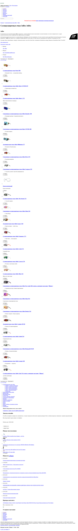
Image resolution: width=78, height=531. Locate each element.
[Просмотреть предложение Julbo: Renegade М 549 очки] (7, 346)
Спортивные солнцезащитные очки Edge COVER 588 (17, 129)
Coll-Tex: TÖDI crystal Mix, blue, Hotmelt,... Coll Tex (13, 436)
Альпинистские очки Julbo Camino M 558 (14, 324)
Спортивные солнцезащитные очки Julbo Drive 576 (16, 157)
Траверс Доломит (6, 481)
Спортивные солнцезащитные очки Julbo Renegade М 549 (18, 348)
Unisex (6, 52)
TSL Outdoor (50, 502)
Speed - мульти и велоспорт (11, 387)
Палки (4, 403)
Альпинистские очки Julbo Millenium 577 (14, 144)
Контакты (5, 13)
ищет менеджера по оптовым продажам (45, 20)
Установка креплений (7, 15)
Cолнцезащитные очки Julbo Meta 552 (13, 274)
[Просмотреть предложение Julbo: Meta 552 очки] (7, 271)
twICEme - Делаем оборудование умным (11, 489)
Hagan (25, 502)
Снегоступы (5, 395)
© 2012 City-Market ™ (5, 529)
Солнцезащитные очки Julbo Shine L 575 (14, 98)
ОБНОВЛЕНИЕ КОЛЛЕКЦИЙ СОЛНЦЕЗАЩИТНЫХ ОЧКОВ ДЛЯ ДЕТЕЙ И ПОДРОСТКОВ (23, 485)
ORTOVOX (31, 502)
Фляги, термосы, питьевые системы (10, 404)
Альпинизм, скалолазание (8, 397)
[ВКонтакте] (3, 3)
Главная (4, 8)
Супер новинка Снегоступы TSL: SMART (12, 468)
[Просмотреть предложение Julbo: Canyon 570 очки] (7, 259)
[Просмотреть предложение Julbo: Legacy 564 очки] (7, 221)
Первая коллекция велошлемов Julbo (10, 493)
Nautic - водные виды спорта (11, 386)
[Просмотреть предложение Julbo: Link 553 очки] (7, 371)
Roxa (35, 502)
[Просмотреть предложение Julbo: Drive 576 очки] (7, 154)
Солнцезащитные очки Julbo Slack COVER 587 (15, 86)
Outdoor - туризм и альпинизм (11, 385)
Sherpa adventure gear (43, 502)
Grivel (22, 502)
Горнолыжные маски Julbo (8, 392)
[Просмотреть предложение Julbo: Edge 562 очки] (7, 296)
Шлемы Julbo (5, 393)
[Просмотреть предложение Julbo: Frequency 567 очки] (7, 234)
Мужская (13, 52)
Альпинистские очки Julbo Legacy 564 (13, 223)
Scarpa (37, 502)
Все (3, 48)
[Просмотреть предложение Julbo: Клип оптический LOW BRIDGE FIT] (7, 183)
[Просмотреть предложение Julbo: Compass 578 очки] (7, 166)
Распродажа (7, 391)
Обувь (4, 402)
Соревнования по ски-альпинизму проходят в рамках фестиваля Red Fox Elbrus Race (20, 477)
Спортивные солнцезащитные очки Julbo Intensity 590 (17, 113)
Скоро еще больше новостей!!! (9, 497)
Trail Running (5, 406)
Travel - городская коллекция (11, 388)
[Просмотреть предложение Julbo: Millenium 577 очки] (7, 142)
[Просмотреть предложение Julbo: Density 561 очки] (7, 309)
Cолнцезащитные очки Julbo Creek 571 (13, 249)
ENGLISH (5, 16)
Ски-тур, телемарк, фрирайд (9, 396)
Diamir (19, 502)
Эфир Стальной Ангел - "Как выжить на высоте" (13, 464)
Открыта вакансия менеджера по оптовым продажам (14, 460)
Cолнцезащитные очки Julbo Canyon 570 (14, 261)
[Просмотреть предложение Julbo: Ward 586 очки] (7, 68)
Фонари (4, 405)
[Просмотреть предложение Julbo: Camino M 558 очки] (7, 321)
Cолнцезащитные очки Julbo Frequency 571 (14, 236)
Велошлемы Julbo (6, 394)
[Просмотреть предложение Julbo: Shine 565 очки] (7, 208)
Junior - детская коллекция (10, 390)
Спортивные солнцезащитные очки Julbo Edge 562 (16, 298)
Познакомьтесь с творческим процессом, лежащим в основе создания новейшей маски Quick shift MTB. (24, 472)
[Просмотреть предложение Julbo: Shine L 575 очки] (7, 96)
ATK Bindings (6, 502)
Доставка (5, 10)
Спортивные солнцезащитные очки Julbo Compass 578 (17, 169)
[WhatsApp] (0, 3)
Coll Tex (13, 502)
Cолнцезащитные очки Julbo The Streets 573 (14, 198)
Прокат (4, 14)
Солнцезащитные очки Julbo (11, 22)
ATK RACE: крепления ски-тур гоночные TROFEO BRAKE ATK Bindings (18, 444)
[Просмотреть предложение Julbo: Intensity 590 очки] (7, 111)
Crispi (17, 502)
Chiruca (10, 502)
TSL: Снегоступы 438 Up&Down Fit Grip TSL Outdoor (14, 449)
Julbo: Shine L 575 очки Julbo (9, 452)
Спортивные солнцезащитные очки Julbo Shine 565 (16, 211)
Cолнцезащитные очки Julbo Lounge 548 (14, 361)
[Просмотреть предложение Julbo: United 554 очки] (7, 334)
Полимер (10, 56)
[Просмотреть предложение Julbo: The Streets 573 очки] (7, 196)
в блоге (11, 456)
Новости (5, 9)
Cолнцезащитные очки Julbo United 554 (13, 336)
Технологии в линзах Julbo (5, 44)
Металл (6, 56)
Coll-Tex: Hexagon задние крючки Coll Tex (11, 439)
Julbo (19, 22)
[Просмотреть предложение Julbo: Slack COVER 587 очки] (7, 83)
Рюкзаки (5, 398)
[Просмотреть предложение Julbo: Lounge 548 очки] (7, 358)
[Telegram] (2, 3)
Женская (9, 52)
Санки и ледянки (6, 400)
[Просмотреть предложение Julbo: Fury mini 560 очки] (7, 283)
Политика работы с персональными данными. (10, 525)
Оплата (4, 11)
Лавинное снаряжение (7, 399)
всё (5, 60)
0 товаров (7, 6)
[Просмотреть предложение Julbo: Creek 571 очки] (7, 246)
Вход (10, 5)
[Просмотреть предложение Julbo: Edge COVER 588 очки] (7, 126)
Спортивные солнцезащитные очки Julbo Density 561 (17, 311)
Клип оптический (7, 186)
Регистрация (14, 5)
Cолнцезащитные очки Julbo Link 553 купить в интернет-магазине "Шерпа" (23, 373)
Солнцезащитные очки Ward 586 (11, 70)
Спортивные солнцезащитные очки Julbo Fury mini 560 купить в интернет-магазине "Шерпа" (28, 286)
